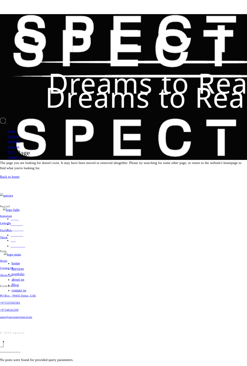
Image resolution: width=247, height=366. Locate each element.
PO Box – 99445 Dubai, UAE (18, 295)
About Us (6, 275)
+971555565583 (10, 302)
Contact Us (6, 268)
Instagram (6, 216)
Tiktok (4, 237)
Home (3, 260)
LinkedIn (5, 223)
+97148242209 (9, 309)
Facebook (6, 230)
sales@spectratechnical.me (16, 317)
